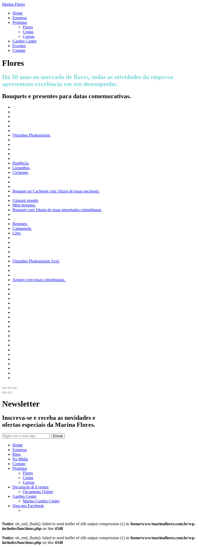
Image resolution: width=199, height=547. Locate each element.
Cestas (28, 32)
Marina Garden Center (41, 501)
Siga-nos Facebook (28, 505)
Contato (18, 50)
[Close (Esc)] (4, 388)
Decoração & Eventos (30, 487)
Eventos (19, 46)
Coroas (28, 36)
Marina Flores (13, 4)
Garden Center (24, 41)
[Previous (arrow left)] (4, 392)
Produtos (19, 22)
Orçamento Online (38, 491)
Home (17, 13)
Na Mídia (20, 459)
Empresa (19, 18)
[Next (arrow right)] (9, 392)
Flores (28, 27)
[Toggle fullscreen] (9, 388)
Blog (16, 454)
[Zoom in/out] (14, 388)
